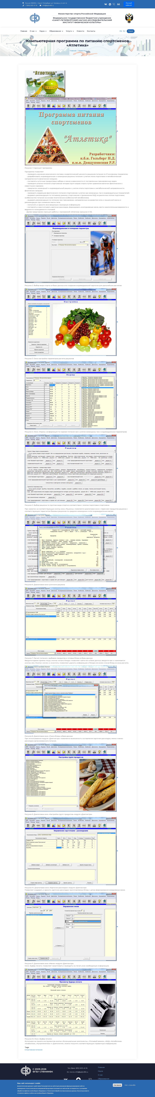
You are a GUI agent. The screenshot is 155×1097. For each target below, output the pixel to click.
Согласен (117, 1085)
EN (121, 31)
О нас (32, 31)
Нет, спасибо (130, 1085)
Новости (80, 31)
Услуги (69, 31)
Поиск (130, 31)
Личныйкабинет (129, 4)
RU (124, 31)
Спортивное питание (33, 1050)
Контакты (91, 31)
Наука (41, 31)
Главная (23, 31)
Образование (55, 31)
